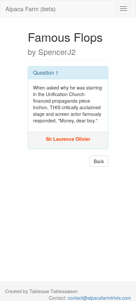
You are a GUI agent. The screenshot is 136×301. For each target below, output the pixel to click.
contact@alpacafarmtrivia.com (99, 297)
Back (99, 161)
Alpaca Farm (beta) (30, 8)
